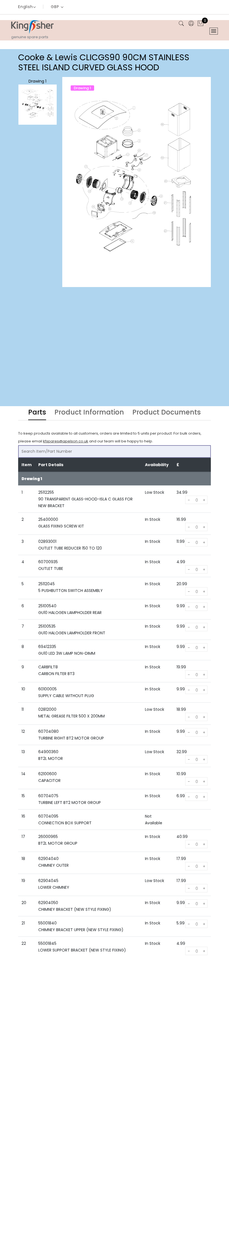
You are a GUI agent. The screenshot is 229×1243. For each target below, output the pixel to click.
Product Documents (166, 413)
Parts (37, 413)
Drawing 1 (37, 81)
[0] (200, 23)
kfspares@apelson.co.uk (65, 441)
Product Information (89, 413)
